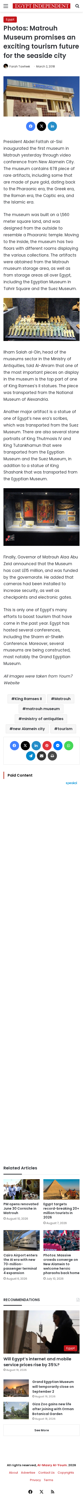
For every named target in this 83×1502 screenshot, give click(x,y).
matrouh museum (43, 708)
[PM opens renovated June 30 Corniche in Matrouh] (21, 1189)
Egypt (10, 19)
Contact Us (46, 1472)
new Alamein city (29, 728)
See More (41, 1430)
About (13, 1472)
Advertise (28, 1472)
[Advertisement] (41, 975)
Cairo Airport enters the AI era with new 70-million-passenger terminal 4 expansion (20, 1264)
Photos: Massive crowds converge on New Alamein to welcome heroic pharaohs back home (61, 1264)
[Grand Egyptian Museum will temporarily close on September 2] (16, 1388)
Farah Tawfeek (19, 66)
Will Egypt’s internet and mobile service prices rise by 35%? (37, 1362)
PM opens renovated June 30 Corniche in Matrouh (21, 1208)
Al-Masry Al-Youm (52, 1465)
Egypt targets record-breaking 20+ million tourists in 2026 (61, 1211)
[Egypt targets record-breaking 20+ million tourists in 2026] (61, 1189)
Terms (48, 1480)
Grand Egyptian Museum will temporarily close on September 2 (53, 1386)
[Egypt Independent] (41, 6)
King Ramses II (28, 698)
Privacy (35, 1480)
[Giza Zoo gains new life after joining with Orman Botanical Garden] (16, 1410)
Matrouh (62, 698)
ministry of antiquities (42, 718)
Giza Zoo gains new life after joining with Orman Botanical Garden (53, 1409)
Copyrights (66, 1472)
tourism (65, 728)
